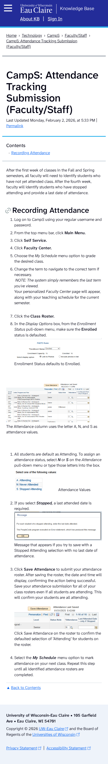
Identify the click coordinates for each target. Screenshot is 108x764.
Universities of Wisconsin (54, 734)
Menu (9, 14)
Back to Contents (26, 687)
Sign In (55, 19)
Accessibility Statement (66, 748)
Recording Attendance (30, 152)
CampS (53, 35)
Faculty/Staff (76, 35)
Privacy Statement (21, 748)
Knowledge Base (77, 8)
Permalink (14, 125)
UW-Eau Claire (51, 728)
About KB (29, 19)
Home (11, 35)
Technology (32, 35)
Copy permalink (8, 211)
